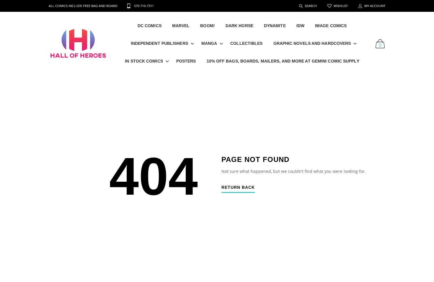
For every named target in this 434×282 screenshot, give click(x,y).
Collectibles (246, 43)
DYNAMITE (275, 25)
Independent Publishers (159, 43)
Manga (209, 43)
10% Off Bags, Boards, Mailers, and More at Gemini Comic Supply (283, 61)
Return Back (238, 187)
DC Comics (149, 25)
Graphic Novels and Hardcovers (312, 43)
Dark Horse (239, 25)
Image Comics (331, 25)
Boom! (207, 25)
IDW (300, 25)
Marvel (181, 25)
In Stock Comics (144, 61)
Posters (186, 61)
